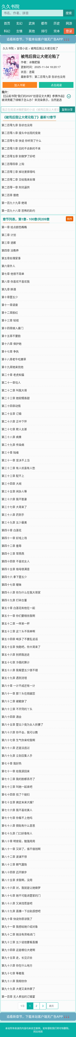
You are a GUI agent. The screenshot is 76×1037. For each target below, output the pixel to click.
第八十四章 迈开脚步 (14, 872)
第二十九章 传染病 (13, 445)
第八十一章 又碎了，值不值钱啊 (21, 849)
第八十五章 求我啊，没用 (17, 880)
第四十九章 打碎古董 (14, 600)
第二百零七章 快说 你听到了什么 (21, 140)
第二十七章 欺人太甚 (14, 429)
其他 (32, 31)
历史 (57, 23)
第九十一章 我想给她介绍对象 (20, 926)
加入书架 (19, 85)
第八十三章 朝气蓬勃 (14, 864)
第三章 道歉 (9, 242)
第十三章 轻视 (10, 320)
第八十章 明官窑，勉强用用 (18, 841)
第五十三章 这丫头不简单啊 (18, 631)
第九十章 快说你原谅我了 (17, 919)
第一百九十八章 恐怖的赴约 (18, 210)
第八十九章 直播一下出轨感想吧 (21, 911)
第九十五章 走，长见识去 (17, 957)
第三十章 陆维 (10, 452)
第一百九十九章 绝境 (14, 203)
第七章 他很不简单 (13, 274)
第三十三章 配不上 (13, 476)
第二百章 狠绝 (10, 195)
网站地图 (38, 1031)
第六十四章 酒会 (11, 717)
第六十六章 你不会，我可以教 (20, 732)
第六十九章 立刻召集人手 (17, 755)
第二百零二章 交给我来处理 (18, 179)
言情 (19, 31)
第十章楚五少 (10, 297)
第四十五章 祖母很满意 (16, 569)
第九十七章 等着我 (13, 973)
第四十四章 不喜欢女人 (16, 561)
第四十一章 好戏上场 (14, 538)
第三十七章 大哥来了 (14, 507)
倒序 (69, 219)
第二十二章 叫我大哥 (14, 390)
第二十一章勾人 (11, 382)
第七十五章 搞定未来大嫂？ (18, 802)
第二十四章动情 (11, 406)
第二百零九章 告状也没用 (49, 76)
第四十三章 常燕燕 (13, 553)
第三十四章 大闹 (11, 483)
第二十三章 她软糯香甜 (16, 398)
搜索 (69, 13)
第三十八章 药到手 (13, 514)
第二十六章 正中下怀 (14, 421)
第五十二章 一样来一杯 (16, 623)
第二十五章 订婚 (11, 413)
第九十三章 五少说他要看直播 (20, 942)
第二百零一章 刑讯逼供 (16, 187)
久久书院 (10, 6)
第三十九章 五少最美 (14, 522)
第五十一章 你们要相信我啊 (18, 615)
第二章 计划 (9, 235)
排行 (44, 31)
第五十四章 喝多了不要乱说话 (20, 639)
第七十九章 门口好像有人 (17, 833)
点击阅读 (56, 85)
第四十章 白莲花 (11, 530)
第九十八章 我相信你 (14, 981)
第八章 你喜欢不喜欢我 (16, 281)
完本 (57, 31)
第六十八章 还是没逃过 (16, 748)
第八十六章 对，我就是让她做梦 (21, 888)
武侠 (32, 23)
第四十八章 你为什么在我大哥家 (21, 592)
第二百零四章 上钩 (13, 164)
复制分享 (67, 109)
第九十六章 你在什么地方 (17, 965)
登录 (69, 31)
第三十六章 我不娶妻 (14, 499)
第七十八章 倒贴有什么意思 (18, 825)
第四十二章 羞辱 (11, 546)
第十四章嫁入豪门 (12, 328)
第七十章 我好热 (11, 763)
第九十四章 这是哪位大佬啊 (18, 950)
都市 (44, 23)
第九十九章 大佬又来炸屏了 (18, 989)
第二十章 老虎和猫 (13, 375)
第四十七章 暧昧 (11, 584)
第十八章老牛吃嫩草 (14, 359)
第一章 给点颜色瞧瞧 (14, 227)
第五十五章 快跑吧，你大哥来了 (21, 647)
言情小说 (22, 48)
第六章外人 (8, 266)
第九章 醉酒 (9, 289)
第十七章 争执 (10, 351)
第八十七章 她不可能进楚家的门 (21, 895)
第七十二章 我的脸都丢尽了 (18, 779)
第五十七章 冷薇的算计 (16, 662)
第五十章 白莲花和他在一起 (18, 608)
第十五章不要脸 (11, 336)
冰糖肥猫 (34, 62)
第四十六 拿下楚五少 (14, 577)
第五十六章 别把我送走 (16, 654)
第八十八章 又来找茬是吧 (17, 903)
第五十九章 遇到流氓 (14, 678)
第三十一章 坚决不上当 (16, 460)
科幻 (7, 31)
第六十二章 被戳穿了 (14, 701)
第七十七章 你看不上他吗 (17, 818)
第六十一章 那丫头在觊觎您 (18, 693)
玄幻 (19, 23)
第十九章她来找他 (12, 367)
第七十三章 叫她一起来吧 (17, 786)
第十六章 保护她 (11, 343)
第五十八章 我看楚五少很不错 (20, 670)
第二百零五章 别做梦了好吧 (18, 156)
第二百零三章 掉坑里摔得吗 (18, 172)
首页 (7, 23)
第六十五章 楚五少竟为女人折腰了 (22, 724)
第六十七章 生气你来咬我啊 (18, 740)
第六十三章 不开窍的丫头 (17, 709)
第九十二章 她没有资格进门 (18, 934)
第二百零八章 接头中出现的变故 (21, 133)
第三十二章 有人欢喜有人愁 (18, 468)
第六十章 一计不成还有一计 (18, 685)
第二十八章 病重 (11, 437)
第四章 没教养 (10, 250)
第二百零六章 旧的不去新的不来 (21, 148)
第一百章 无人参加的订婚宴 (18, 996)
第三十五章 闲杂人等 (14, 491)
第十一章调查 (10, 305)
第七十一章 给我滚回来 (16, 771)
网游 (69, 23)
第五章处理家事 (11, 258)
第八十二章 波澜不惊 (14, 856)
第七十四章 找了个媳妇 (16, 794)
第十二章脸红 (10, 312)
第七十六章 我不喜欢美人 (17, 810)
